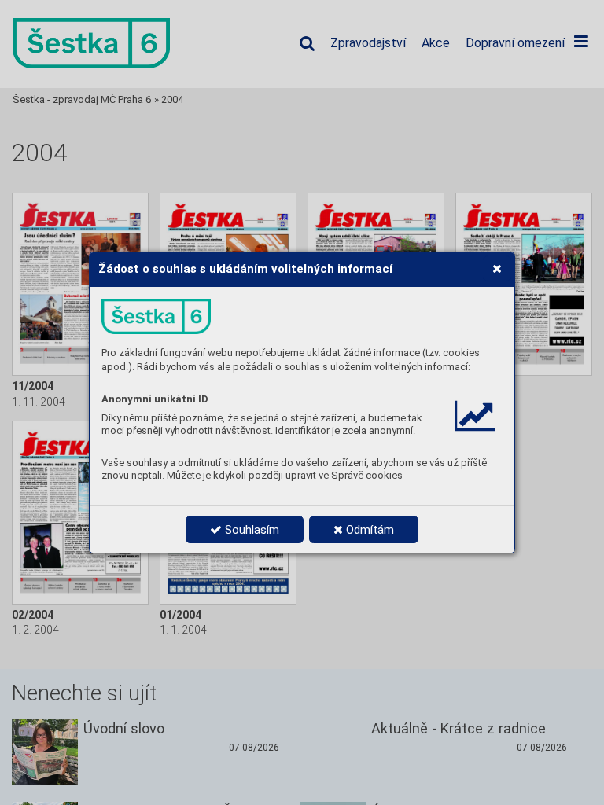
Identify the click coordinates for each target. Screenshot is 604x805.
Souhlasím (250, 530)
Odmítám (368, 530)
